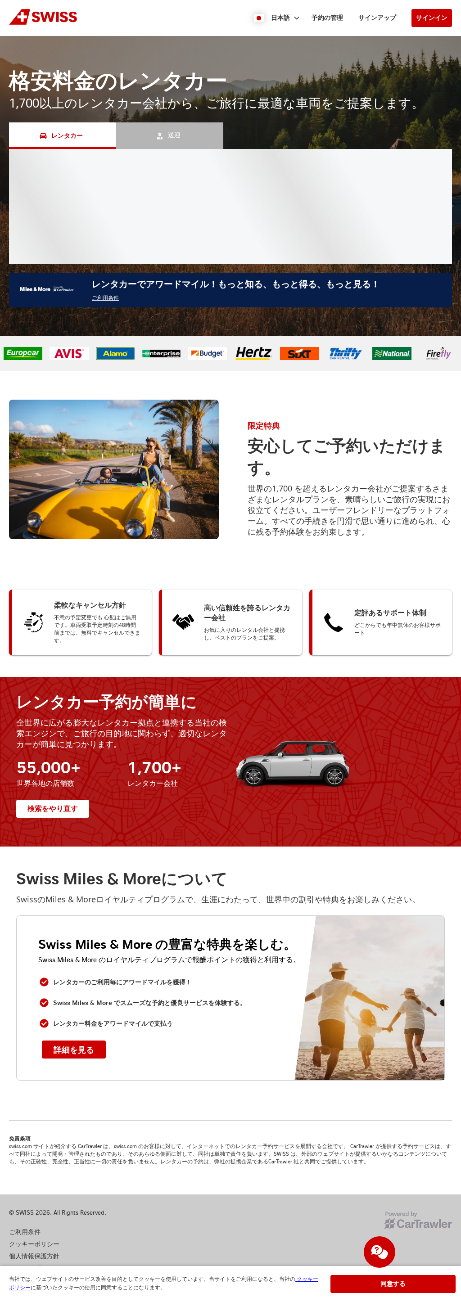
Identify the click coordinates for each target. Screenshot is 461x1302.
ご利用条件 (105, 298)
